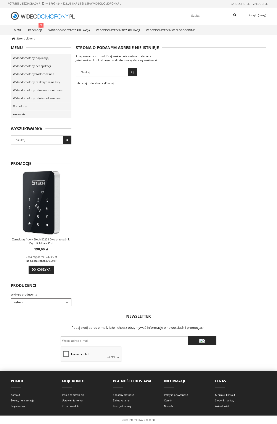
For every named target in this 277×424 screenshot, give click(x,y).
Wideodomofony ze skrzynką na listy (36, 82)
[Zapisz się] (202, 340)
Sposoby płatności (124, 395)
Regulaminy (18, 406)
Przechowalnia (70, 406)
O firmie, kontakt (225, 395)
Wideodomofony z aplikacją (30, 58)
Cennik (168, 400)
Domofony (20, 106)
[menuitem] (18, 30)
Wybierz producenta (24, 294)
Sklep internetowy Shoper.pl (138, 420)
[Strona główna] (45, 16)
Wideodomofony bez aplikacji (32, 66)
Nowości (169, 406)
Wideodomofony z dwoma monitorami (38, 90)
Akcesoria (19, 114)
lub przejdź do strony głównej (95, 83)
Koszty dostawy (122, 406)
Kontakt (15, 395)
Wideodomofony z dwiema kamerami (37, 98)
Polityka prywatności (176, 395)
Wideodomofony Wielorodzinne (33, 74)
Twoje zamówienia (73, 395)
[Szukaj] (235, 15)
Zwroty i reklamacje (22, 400)
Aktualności (222, 406)
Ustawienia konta (72, 400)
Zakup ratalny (121, 400)
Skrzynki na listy (224, 400)
